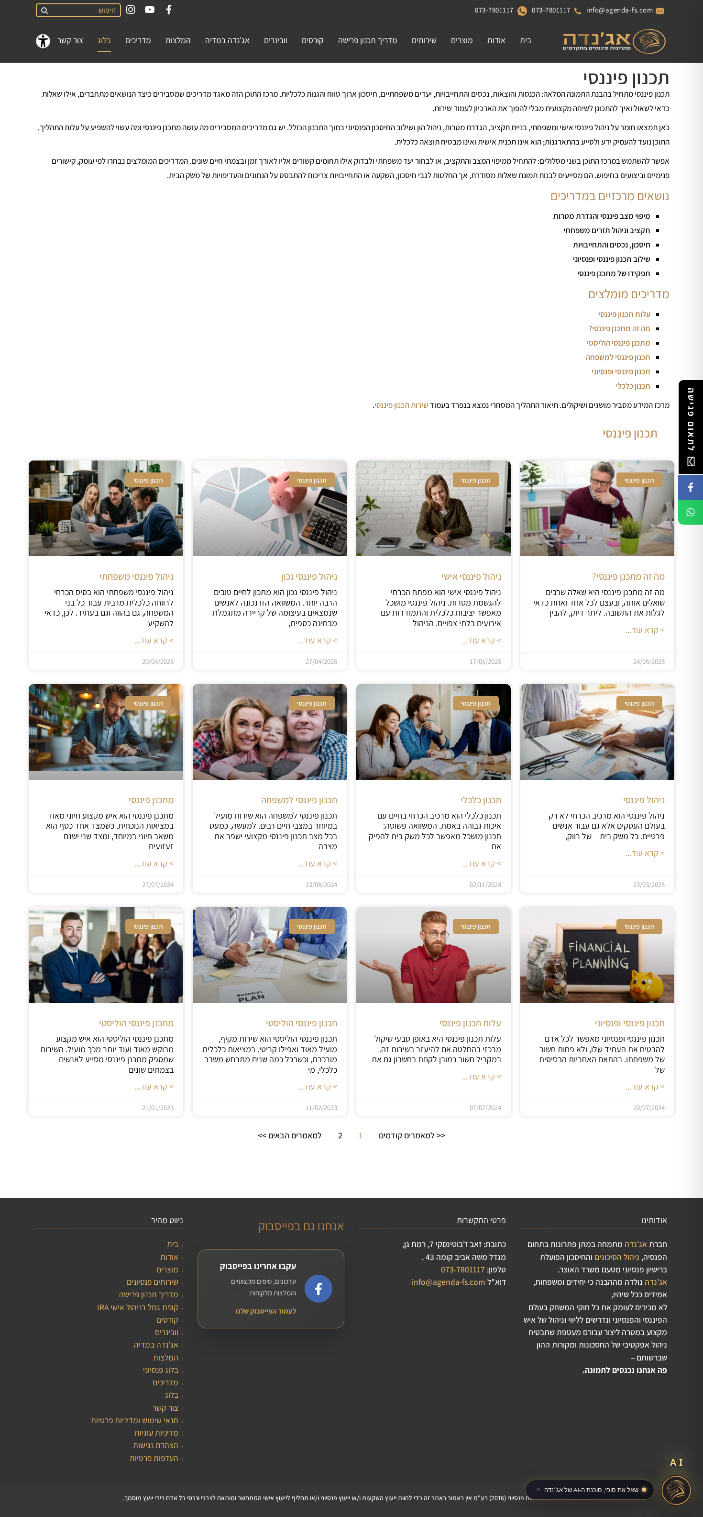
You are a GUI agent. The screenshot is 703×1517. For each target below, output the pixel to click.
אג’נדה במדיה (156, 1344)
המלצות (165, 1357)
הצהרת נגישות (155, 1444)
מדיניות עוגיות (156, 1432)
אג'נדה (636, 1243)
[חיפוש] (43, 10)
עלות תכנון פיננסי (624, 314)
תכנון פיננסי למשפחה (618, 357)
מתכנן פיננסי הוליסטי (618, 342)
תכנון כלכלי (481, 800)
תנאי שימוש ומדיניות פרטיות (134, 1420)
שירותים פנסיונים (152, 1281)
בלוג (171, 1394)
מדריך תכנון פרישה (148, 1294)
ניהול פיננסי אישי (471, 576)
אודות (169, 1256)
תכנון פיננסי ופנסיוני (621, 371)
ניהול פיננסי (644, 800)
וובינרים (166, 1331)
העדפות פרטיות (154, 1457)
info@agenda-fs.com (619, 9)
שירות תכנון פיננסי (401, 405)
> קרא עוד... (645, 629)
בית (172, 1243)
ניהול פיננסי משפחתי (136, 576)
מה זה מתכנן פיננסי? (619, 328)
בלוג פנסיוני (160, 1369)
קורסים (167, 1319)
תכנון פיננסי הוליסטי (301, 1023)
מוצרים (167, 1269)
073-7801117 (551, 9)
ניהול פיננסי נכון (309, 576)
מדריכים (165, 1382)
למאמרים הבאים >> (290, 1135)
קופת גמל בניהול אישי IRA (137, 1307)
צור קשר (165, 1407)
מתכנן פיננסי (151, 800)
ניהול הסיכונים (616, 1256)
